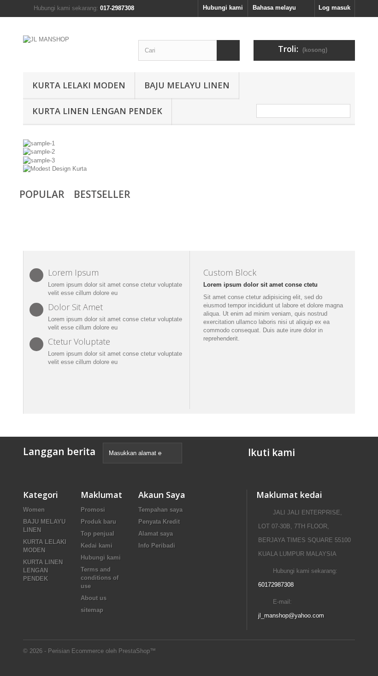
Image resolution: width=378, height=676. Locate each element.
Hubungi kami (223, 7)
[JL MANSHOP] (73, 46)
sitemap (92, 610)
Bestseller (102, 194)
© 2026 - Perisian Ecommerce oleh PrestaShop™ (89, 650)
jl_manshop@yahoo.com (291, 615)
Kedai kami (96, 545)
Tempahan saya (160, 509)
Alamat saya (155, 533)
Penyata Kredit (159, 521)
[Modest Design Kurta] (55, 168)
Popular (42, 194)
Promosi (93, 509)
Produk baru (98, 521)
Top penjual (97, 533)
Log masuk (334, 7)
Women (34, 509)
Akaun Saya (161, 494)
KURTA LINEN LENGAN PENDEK (97, 110)
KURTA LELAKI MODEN (78, 85)
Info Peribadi (156, 545)
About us (93, 598)
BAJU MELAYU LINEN (187, 85)
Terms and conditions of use (99, 577)
